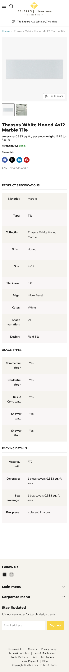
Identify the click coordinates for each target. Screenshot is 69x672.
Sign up (55, 625)
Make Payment (29, 661)
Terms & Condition (19, 653)
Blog (45, 661)
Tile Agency (47, 657)
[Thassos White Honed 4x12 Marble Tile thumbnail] (8, 110)
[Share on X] (12, 160)
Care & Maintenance (45, 653)
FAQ (34, 657)
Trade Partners (19, 657)
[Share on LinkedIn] (19, 160)
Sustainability (16, 649)
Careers (32, 649)
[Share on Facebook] (5, 160)
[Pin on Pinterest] (27, 160)
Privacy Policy (49, 649)
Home (6, 31)
